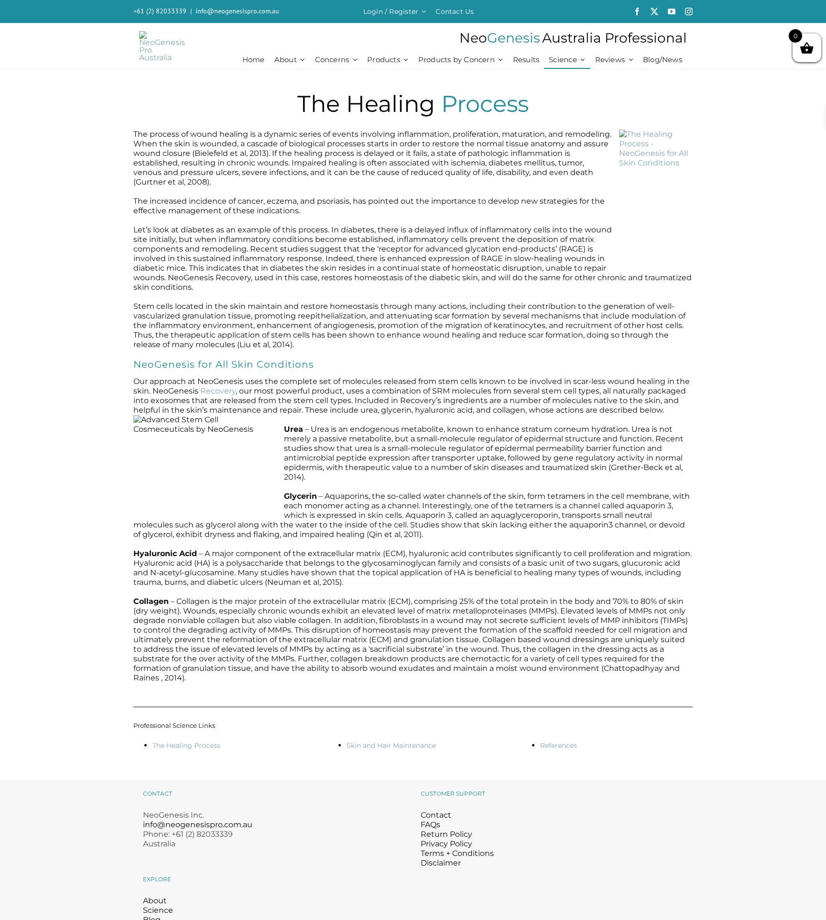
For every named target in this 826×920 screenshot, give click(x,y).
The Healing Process (186, 745)
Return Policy (446, 834)
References (558, 745)
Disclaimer (441, 862)
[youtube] (671, 11)
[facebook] (637, 11)
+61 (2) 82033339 (159, 11)
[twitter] (654, 11)
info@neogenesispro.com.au (237, 11)
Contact (436, 815)
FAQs (430, 824)
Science (158, 910)
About (155, 900)
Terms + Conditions (457, 853)
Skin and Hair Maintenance (391, 745)
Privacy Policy (446, 843)
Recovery (218, 390)
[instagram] (689, 11)
